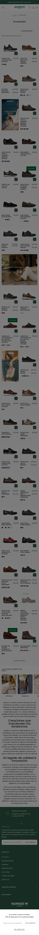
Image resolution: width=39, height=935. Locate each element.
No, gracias (19, 929)
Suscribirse (30, 923)
